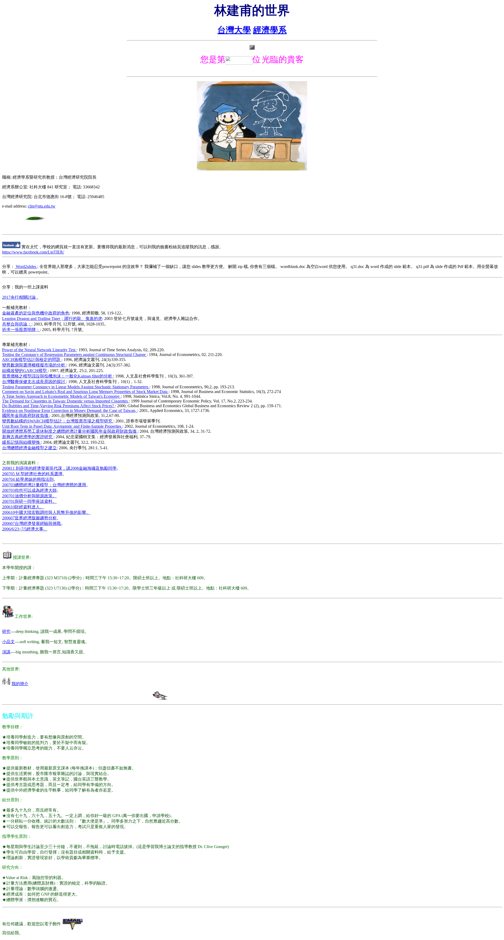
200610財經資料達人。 (23, 507)
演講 (6, 652)
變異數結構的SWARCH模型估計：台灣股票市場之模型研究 (57, 421)
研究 (6, 631)
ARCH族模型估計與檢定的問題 (31, 359)
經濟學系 (270, 30)
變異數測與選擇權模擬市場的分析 (34, 365)
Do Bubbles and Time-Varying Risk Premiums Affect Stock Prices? (58, 406)
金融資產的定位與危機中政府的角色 (35, 313)
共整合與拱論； (17, 324)
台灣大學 (234, 30)
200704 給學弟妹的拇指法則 (28, 479)
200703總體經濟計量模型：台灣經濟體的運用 (44, 485)
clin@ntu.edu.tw (41, 206)
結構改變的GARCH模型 (25, 370)
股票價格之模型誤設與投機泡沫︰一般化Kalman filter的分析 (57, 376)
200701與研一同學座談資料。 (29, 501)
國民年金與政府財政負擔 (25, 415)
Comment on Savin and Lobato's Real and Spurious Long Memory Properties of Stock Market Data (85, 391)
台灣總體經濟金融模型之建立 (29, 448)
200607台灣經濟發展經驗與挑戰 (31, 523)
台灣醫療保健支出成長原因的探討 (34, 381)
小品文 (8, 641)
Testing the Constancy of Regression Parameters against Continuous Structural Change (74, 354)
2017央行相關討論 (19, 297)
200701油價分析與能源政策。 (29, 496)
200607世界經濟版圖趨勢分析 (29, 518)
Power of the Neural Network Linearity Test (39, 350)
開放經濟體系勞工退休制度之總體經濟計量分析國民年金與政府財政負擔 (70, 431)
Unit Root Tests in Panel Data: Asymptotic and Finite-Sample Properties (62, 426)
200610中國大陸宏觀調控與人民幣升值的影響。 (46, 512)
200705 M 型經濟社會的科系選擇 (32, 474)
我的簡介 (20, 683)
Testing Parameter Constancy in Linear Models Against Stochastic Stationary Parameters (75, 387)
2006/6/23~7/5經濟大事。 (25, 529)
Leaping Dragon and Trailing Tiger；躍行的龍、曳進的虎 (52, 318)
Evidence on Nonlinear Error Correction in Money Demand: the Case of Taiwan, (69, 410)
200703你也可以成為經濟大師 (29, 490)
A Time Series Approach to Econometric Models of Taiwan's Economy (61, 396)
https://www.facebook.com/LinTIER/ (33, 252)
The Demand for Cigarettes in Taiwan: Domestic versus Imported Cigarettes (65, 401)
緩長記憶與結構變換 (21, 442)
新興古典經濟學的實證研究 (28, 437)
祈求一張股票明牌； (21, 329)
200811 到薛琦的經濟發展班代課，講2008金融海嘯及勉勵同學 (59, 468)
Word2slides (26, 266)
